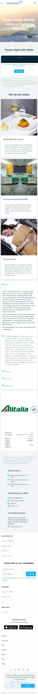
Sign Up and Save (7, 556)
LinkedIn (23, 669)
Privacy (4, 664)
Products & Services (8, 541)
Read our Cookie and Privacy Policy (20, 682)
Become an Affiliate (7, 592)
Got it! (28, 686)
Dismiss (12, 686)
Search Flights (19, 71)
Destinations (5, 551)
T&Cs (3, 659)
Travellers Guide (6, 546)
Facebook (10, 669)
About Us (4, 636)
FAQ (3, 645)
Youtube (19, 669)
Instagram (27, 669)
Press (3, 654)
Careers (4, 650)
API (3, 602)
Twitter (14, 669)
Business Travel (6, 597)
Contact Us (5, 612)
